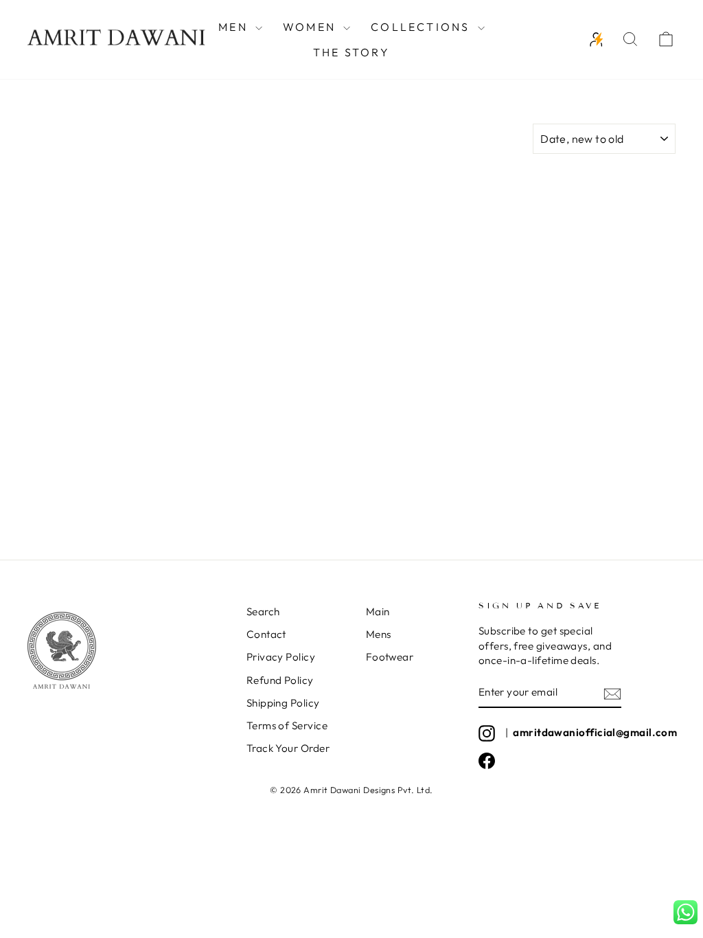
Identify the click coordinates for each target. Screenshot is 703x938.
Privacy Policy (280, 656)
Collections (422, 27)
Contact (266, 634)
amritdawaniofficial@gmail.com (595, 732)
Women (311, 27)
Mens (378, 634)
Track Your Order (288, 748)
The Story (351, 52)
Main (378, 611)
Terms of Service (286, 725)
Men (235, 27)
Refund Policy (280, 680)
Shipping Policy (283, 702)
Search (263, 611)
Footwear (390, 656)
